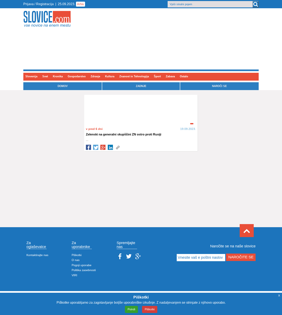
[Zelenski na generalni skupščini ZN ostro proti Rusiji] (117, 147)
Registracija (45, 4)
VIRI (74, 275)
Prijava (28, 4)
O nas (75, 260)
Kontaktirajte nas (37, 255)
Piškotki (77, 255)
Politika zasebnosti (84, 270)
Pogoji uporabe (81, 265)
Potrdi (131, 309)
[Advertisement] (182, 39)
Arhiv (80, 4)
